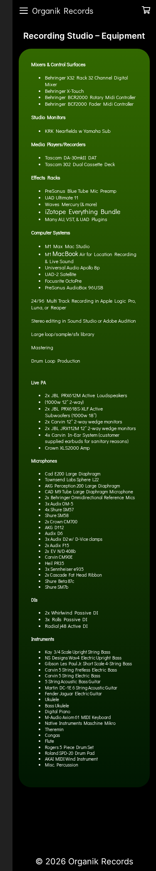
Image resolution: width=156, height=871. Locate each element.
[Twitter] (44, 824)
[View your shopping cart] (146, 10)
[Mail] (87, 824)
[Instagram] (72, 824)
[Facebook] (30, 824)
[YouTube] (58, 824)
